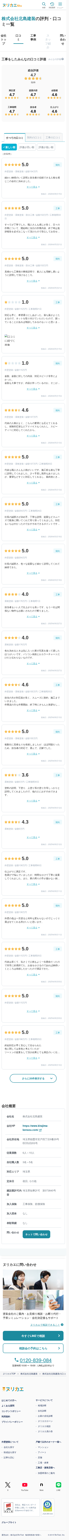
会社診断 (42, 1410)
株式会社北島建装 (19, 18)
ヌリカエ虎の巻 (45, 1431)
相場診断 (42, 1405)
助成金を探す (10, 1452)
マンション (43, 1446)
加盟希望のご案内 (46, 1472)
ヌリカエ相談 (44, 1426)
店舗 (40, 1457)
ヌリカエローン (45, 1420)
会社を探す (9, 1446)
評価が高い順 (26, 147)
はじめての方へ (9, 1400)
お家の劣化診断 (45, 1415)
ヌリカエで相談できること (45, 1324)
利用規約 (6, 1416)
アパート (42, 1452)
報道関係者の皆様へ (33, 1535)
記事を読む (9, 1457)
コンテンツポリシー (11, 1411)
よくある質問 (8, 1405)
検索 (43, 7)
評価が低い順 (46, 147)
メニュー (60, 7)
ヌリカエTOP (9, 1373)
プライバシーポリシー (12, 1421)
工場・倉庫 (43, 1462)
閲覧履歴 (52, 7)
